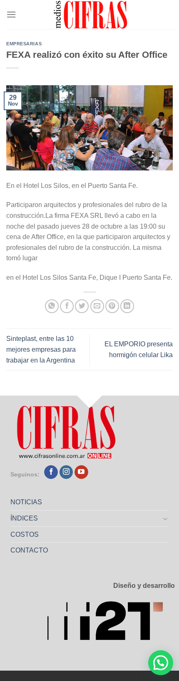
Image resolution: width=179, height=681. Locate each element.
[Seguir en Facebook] (51, 472)
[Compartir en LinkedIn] (127, 306)
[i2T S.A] (111, 623)
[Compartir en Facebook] (67, 306)
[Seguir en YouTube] (81, 472)
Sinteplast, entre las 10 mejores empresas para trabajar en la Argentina (41, 349)
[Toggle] (165, 518)
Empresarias (24, 43)
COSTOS (24, 534)
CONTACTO (29, 550)
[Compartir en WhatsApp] (52, 306)
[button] (160, 662)
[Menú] (11, 14)
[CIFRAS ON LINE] (91, 14)
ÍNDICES (24, 518)
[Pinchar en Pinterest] (112, 306)
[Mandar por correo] (97, 306)
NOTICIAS (26, 502)
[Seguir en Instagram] (66, 472)
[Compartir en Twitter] (82, 306)
